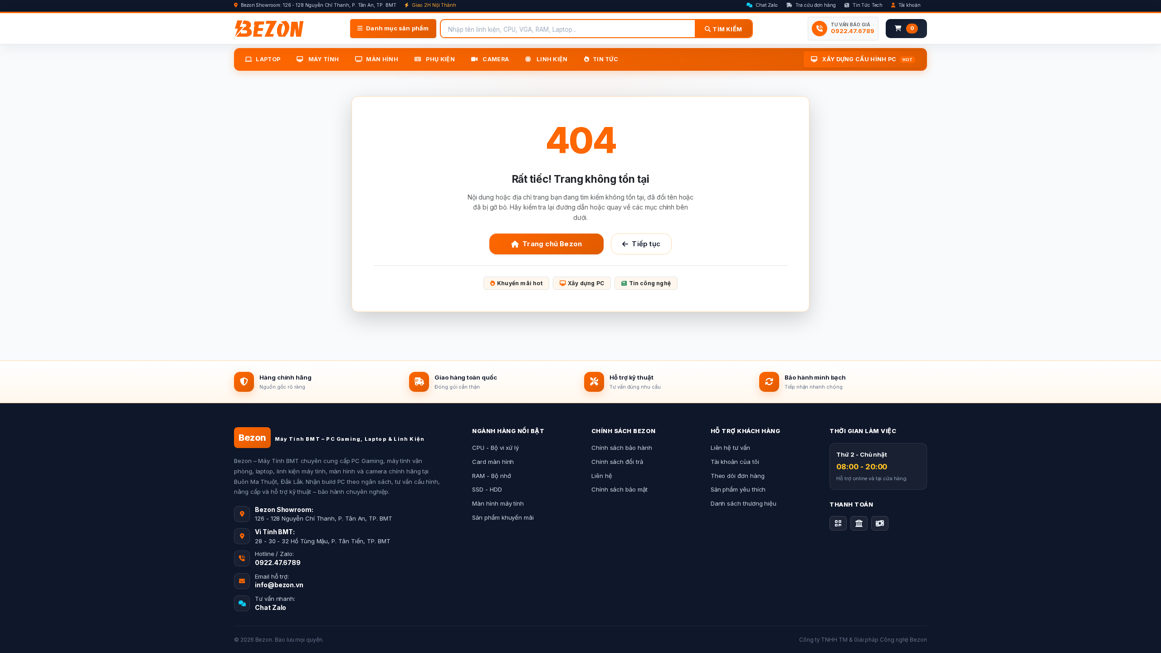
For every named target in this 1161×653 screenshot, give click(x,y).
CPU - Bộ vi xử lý (495, 447)
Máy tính (323, 59)
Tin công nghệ (650, 283)
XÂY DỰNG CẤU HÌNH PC (866, 59)
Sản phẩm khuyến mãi (503, 517)
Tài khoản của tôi (735, 461)
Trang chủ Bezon (552, 243)
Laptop (268, 59)
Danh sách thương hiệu (744, 503)
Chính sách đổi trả (617, 461)
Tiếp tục (646, 243)
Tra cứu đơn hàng (815, 5)
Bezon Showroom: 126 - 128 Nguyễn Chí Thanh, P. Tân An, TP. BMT (317, 5)
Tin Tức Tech (867, 5)
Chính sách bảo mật (619, 489)
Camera (495, 59)
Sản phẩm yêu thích (738, 489)
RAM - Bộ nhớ (491, 475)
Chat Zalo (766, 5)
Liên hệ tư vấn (730, 447)
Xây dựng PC (586, 283)
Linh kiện (551, 59)
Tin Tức (605, 59)
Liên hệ (601, 475)
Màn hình (382, 59)
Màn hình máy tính (498, 503)
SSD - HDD (487, 489)
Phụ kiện (439, 59)
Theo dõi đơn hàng (738, 475)
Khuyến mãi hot (519, 283)
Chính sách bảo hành (621, 447)
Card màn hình (493, 461)
